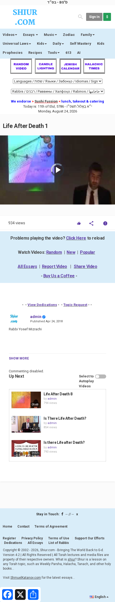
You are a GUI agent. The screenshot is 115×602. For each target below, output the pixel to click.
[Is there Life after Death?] (26, 448)
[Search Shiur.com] (80, 16)
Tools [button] (52, 53)
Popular (87, 252)
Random (54, 252)
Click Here (76, 238)
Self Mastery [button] (80, 43)
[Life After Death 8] (26, 400)
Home (7, 526)
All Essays (27, 266)
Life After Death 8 (58, 394)
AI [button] (78, 53)
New (71, 252)
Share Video (85, 266)
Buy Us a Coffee (59, 275)
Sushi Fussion (46, 101)
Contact (23, 526)
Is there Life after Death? (64, 442)
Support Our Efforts (90, 538)
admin (35, 317)
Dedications (13, 543)
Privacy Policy (32, 538)
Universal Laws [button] (15, 43)
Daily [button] (57, 43)
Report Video (54, 266)
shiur (71, 559)
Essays (29, 35)
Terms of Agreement (50, 526)
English (100, 597)
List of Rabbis (58, 543)
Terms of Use (58, 538)
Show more (19, 358)
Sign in (94, 17)
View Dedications (42, 305)
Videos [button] (8, 35)
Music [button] (49, 35)
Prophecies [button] (12, 53)
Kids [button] (40, 43)
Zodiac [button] (69, 35)
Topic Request (75, 305)
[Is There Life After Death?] (26, 424)
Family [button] (86, 35)
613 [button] (68, 53)
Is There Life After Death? (65, 418)
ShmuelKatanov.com (25, 578)
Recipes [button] (35, 53)
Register (9, 538)
